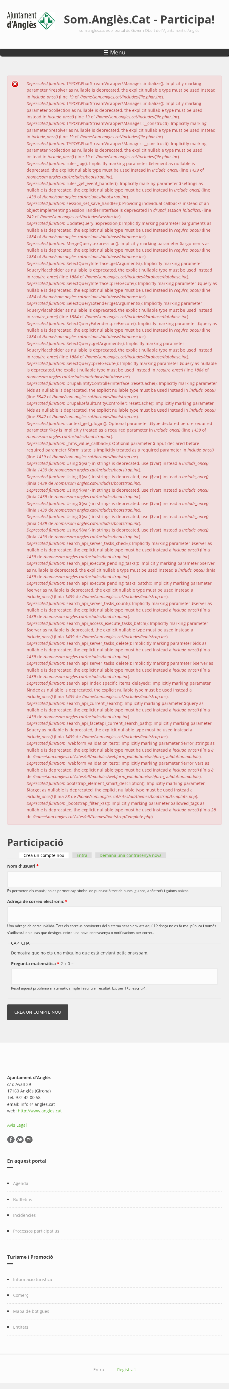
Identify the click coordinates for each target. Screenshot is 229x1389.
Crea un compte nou (46, 855)
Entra (82, 855)
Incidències (24, 1215)
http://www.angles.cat (40, 1111)
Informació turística (32, 1279)
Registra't (126, 1369)
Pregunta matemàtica (35, 963)
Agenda (20, 1183)
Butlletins (22, 1199)
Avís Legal (17, 1125)
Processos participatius (36, 1231)
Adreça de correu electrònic (37, 901)
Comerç (20, 1295)
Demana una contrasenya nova (131, 855)
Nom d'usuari (23, 866)
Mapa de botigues (31, 1311)
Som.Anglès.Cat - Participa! (139, 19)
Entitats (20, 1327)
